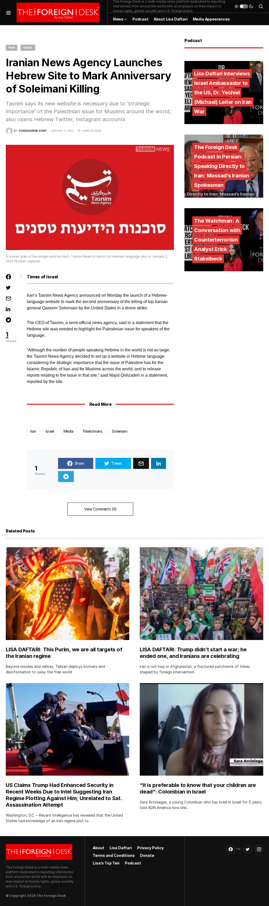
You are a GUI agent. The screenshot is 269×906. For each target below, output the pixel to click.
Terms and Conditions (114, 855)
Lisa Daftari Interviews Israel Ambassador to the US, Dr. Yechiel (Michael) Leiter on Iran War (223, 92)
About (98, 848)
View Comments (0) (100, 509)
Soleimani (119, 431)
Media (69, 431)
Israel (28, 47)
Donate (147, 855)
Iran (11, 47)
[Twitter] (248, 849)
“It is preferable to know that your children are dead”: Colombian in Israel (198, 788)
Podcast (133, 863)
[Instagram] (259, 849)
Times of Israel (42, 276)
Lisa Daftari (121, 848)
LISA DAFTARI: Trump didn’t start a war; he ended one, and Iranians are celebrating (193, 652)
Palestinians (92, 431)
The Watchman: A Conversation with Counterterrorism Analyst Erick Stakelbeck (217, 240)
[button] (8, 12)
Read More (100, 404)
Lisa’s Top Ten (106, 863)
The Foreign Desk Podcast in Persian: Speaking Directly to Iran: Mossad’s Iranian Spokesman (221, 166)
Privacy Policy (150, 848)
